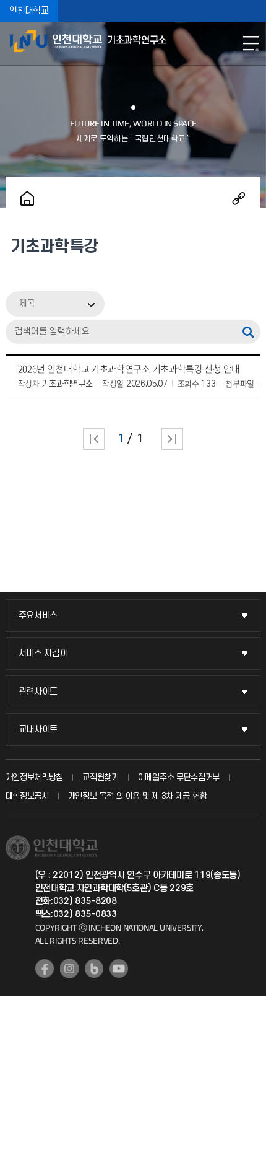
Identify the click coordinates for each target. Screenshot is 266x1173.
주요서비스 (38, 615)
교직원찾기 (100, 777)
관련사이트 (38, 692)
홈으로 (27, 198)
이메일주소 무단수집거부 (179, 777)
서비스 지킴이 (43, 653)
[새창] (44, 968)
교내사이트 (38, 729)
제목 (27, 304)
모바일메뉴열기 (250, 43)
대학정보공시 (27, 796)
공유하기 (238, 198)
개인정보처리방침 (35, 777)
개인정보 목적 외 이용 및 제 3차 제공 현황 (137, 796)
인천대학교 (29, 11)
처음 (94, 439)
